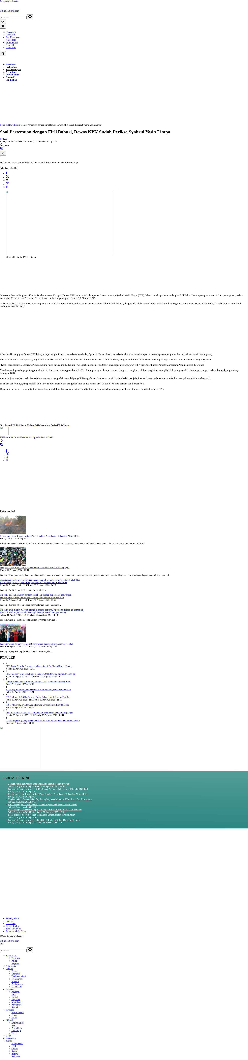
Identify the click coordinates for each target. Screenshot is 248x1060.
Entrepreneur (17, 1043)
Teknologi (16, 1030)
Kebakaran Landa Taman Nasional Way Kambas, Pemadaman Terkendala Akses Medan (40, 536)
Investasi (10, 1010)
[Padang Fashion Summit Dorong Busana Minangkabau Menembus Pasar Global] (13, 641)
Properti (15, 981)
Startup (14, 1051)
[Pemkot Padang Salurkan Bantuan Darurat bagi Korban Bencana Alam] (35, 595)
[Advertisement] (86, 103)
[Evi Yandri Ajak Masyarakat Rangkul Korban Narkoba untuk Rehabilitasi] (40, 580)
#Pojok (9, 1041)
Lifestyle (10, 1020)
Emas (14, 1015)
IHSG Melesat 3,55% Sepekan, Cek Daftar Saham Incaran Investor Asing (41, 815)
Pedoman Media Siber (16, 931)
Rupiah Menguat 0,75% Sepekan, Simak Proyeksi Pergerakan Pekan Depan (42, 804)
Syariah (14, 1007)
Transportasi (17, 979)
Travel (14, 1033)
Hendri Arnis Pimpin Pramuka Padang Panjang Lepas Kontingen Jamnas (33, 612)
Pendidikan (11, 47)
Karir (13, 1025)
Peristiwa (15, 958)
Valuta (14, 1017)
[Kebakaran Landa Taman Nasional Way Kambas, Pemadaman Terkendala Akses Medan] (13, 533)
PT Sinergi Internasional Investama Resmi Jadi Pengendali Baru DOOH (38, 689)
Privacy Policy (12, 926)
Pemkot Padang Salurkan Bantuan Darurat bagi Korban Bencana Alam (32, 597)
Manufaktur (16, 986)
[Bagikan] (3, 153)
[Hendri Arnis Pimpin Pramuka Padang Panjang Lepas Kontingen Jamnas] (41, 610)
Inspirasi (15, 1054)
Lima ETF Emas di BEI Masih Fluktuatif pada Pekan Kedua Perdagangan (39, 712)
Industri (9, 968)
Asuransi (15, 992)
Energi (14, 971)
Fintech (14, 997)
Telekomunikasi (18, 976)
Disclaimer (11, 923)
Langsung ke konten (9, 1)
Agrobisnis (11, 40)
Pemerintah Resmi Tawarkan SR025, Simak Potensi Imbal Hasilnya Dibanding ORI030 (48, 789)
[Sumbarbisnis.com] (9, 11)
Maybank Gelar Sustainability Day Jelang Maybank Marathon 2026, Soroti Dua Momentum (50, 799)
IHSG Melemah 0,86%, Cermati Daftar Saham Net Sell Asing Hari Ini (37, 697)
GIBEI (14, 1048)
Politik (14, 961)
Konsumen (11, 32)
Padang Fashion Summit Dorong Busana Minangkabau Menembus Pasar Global (36, 644)
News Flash (11, 955)
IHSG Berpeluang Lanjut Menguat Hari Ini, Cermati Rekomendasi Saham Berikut (43, 720)
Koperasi (15, 999)
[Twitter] (7, 177)
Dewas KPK (10, 425)
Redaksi (3, 139)
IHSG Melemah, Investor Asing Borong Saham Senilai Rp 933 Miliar (37, 705)
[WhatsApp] (7, 187)
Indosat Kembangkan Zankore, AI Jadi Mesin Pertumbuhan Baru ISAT (38, 681)
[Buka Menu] (3, 26)
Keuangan (10, 989)
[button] (30, 16)
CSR (13, 1046)
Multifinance (17, 1002)
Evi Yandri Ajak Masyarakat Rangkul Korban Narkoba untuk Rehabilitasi (33, 582)
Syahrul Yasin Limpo (60, 425)
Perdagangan (17, 984)
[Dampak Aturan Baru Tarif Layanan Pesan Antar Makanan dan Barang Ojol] (13, 565)
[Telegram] (7, 180)
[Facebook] (6, 173)
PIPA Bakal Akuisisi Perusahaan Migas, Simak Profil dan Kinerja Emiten (39, 666)
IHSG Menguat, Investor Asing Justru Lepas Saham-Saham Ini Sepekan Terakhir (45, 809)
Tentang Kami (12, 918)
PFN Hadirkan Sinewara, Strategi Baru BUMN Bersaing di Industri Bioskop (40, 674)
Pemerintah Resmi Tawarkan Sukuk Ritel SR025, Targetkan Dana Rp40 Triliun (44, 820)
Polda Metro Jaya (42, 425)
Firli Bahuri (21, 425)
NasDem (30, 425)
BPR (13, 994)
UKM (8, 1035)
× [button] (1, 944)
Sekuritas (15, 1056)
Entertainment (17, 1023)
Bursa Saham (12, 42)
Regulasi (15, 963)
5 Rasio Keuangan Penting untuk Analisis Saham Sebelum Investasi (38, 784)
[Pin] (7, 184)
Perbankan (10, 34)
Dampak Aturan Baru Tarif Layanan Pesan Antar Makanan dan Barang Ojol (34, 567)
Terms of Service (13, 928)
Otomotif (10, 45)
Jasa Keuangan (12, 37)
